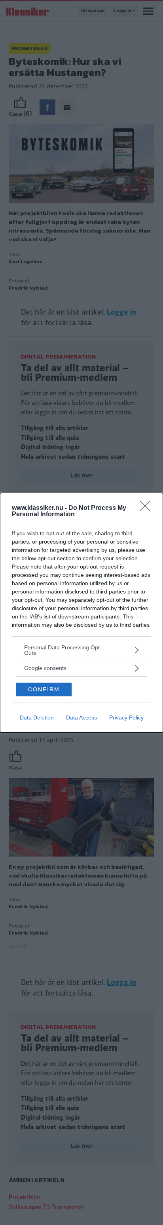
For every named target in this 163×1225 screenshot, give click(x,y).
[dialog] (81, 613)
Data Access (81, 717)
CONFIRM (44, 689)
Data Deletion (37, 717)
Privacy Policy (126, 717)
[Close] (147, 508)
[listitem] (81, 650)
